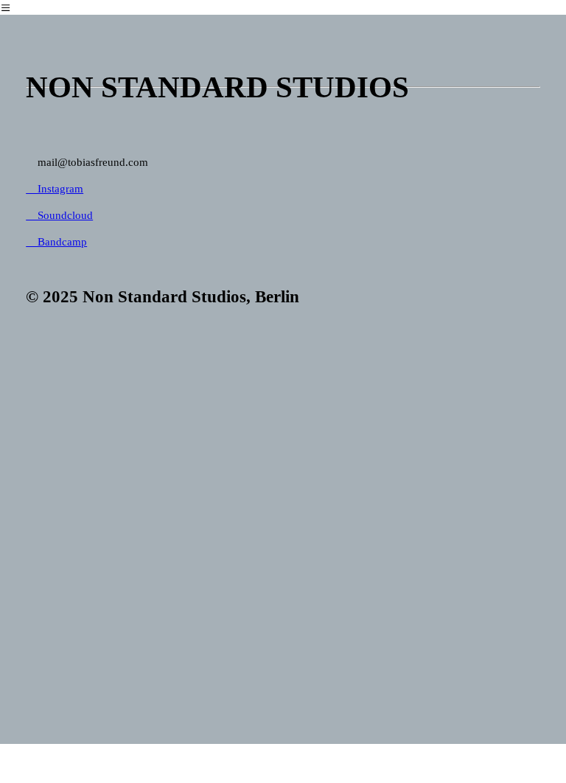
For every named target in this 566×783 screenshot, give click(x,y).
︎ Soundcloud (59, 215)
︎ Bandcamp (56, 241)
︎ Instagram (54, 188)
